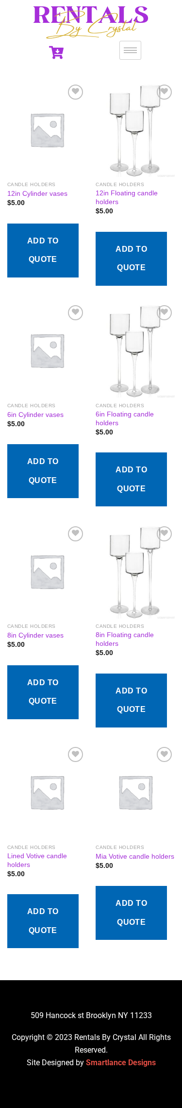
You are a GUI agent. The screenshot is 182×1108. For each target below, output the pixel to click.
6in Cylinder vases (35, 414)
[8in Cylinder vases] (46, 571)
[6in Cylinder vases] (46, 350)
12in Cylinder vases (37, 193)
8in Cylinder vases (35, 635)
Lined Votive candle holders (37, 860)
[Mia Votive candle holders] (135, 791)
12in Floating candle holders (127, 198)
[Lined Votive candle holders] (46, 791)
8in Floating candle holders (125, 639)
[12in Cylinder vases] (46, 129)
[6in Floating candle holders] (135, 350)
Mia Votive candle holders (135, 856)
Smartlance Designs (121, 1062)
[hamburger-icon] (130, 50)
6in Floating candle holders (125, 419)
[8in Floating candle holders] (135, 571)
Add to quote (43, 250)
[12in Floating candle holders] (135, 129)
